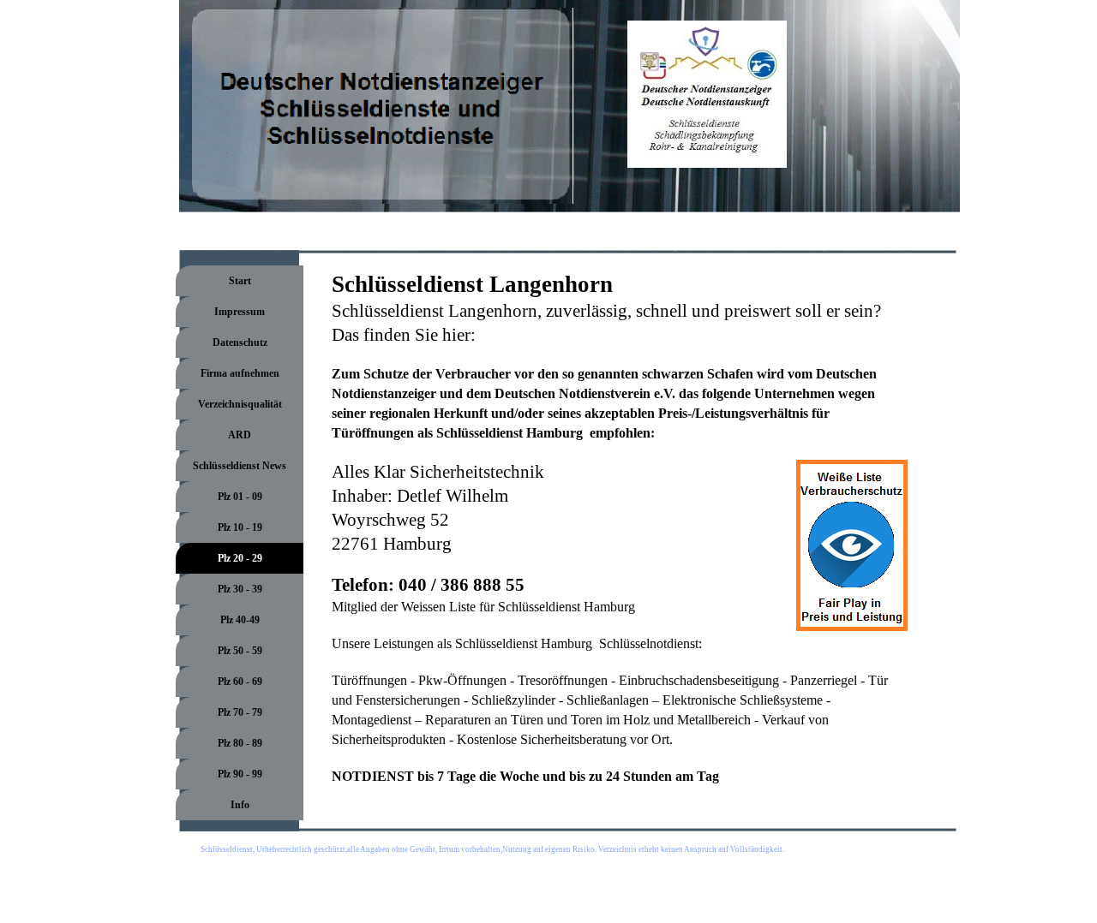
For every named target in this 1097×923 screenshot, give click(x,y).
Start (240, 281)
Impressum (239, 312)
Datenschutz (240, 342)
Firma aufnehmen (240, 373)
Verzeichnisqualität (240, 404)
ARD (239, 435)
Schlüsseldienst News (239, 466)
